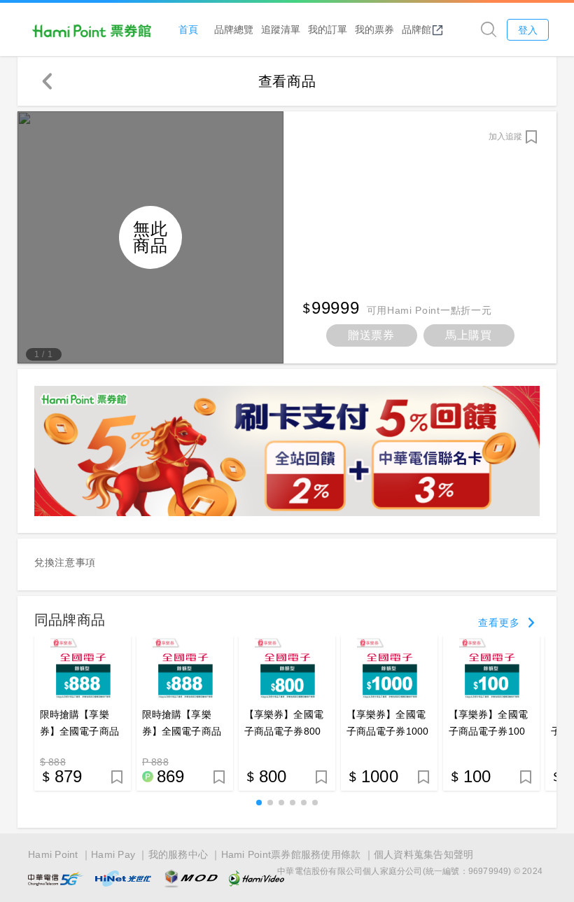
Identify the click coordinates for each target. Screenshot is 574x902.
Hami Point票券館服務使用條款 (291, 854)
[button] (259, 802)
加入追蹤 (505, 136)
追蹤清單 (280, 29)
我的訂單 (327, 29)
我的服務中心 (178, 854)
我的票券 (374, 29)
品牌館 (416, 29)
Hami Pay (113, 854)
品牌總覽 (233, 29)
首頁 (188, 29)
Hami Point (53, 854)
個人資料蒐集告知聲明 (424, 854)
